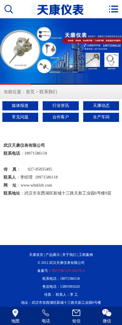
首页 (30, 91)
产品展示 (53, 255)
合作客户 (60, 117)
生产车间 (101, 117)
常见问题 (20, 117)
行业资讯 (60, 105)
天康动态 (101, 105)
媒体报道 (20, 105)
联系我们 (48, 91)
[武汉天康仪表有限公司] (61, 51)
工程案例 (86, 255)
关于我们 (69, 255)
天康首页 (36, 255)
